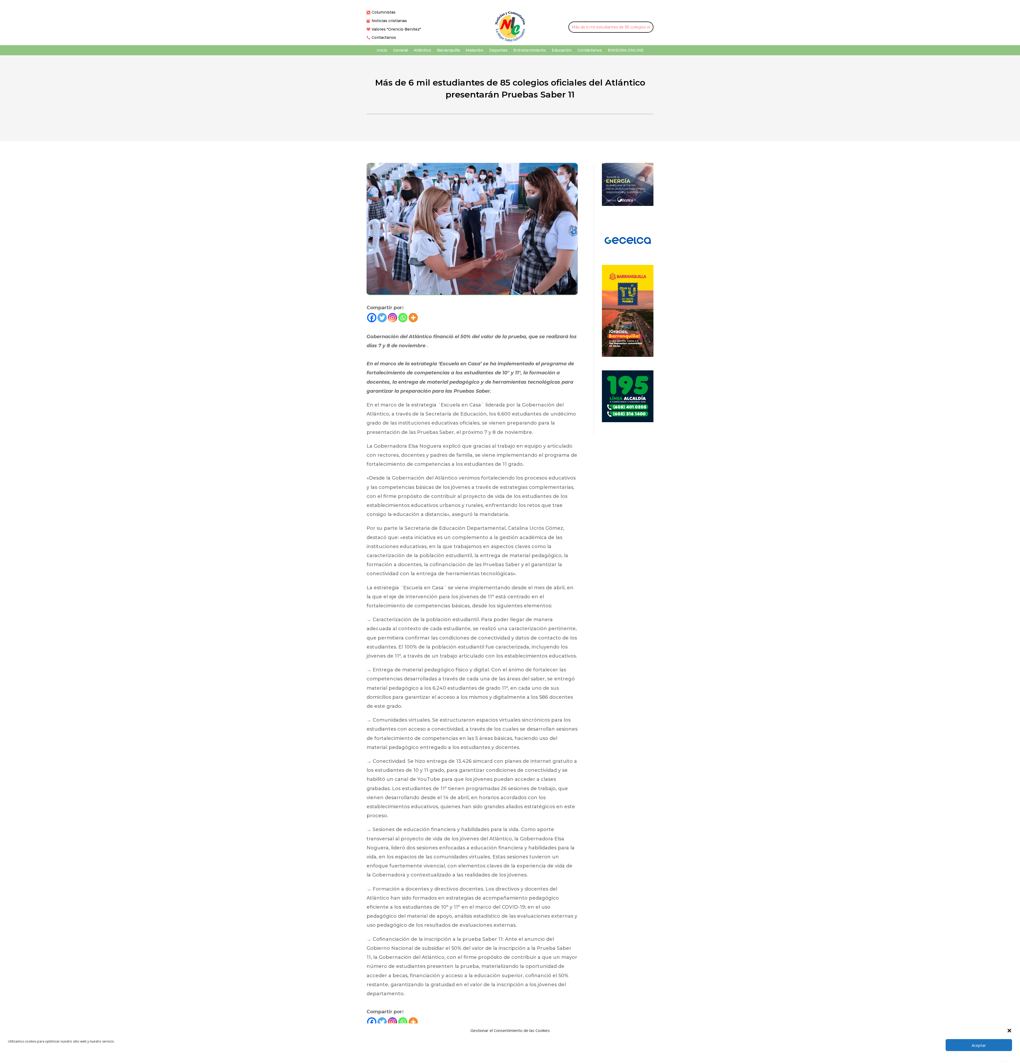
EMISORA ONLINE (626, 50)
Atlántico (422, 50)
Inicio (382, 50)
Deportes (498, 50)
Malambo (474, 50)
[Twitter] (382, 317)
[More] (413, 317)
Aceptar (979, 1045)
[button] (1009, 1030)
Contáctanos (589, 50)
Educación (562, 50)
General (400, 50)
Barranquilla (448, 50)
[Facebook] (371, 317)
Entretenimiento (529, 50)
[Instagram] (392, 317)
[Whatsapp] (402, 317)
